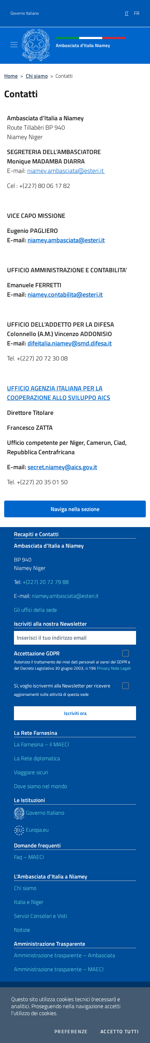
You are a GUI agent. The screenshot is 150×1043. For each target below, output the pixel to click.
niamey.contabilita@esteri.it (65, 294)
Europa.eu (36, 829)
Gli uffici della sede (35, 610)
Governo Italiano (24, 13)
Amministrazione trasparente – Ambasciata (64, 955)
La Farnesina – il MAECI (41, 744)
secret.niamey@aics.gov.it (62, 467)
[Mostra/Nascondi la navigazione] (14, 44)
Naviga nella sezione (75, 509)
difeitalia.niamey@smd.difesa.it (70, 343)
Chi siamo (37, 76)
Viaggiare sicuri (31, 772)
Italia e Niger (28, 902)
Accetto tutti (119, 1031)
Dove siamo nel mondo (40, 786)
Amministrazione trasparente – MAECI (59, 969)
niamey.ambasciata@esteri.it (66, 170)
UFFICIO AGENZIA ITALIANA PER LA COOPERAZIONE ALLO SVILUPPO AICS (58, 392)
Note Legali (121, 668)
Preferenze (71, 1031)
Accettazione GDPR (37, 653)
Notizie (22, 930)
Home (11, 76)
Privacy (103, 668)
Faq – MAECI (29, 857)
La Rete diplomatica (37, 758)
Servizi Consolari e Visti (40, 916)
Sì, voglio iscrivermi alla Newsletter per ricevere (62, 686)
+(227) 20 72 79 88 (46, 582)
